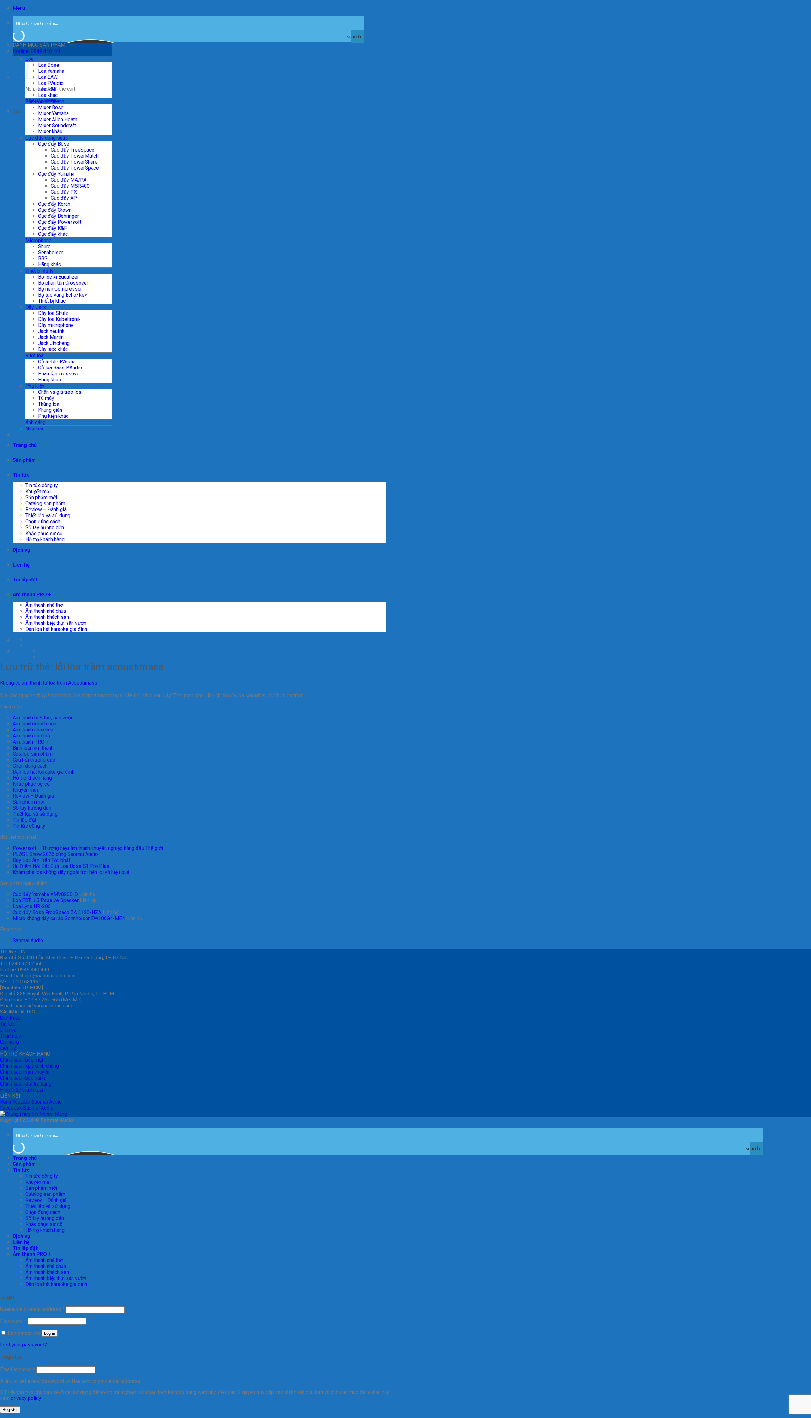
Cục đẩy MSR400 (70, 186)
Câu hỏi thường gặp (34, 760)
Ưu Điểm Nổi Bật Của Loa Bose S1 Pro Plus (61, 866)
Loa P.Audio (51, 83)
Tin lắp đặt (25, 580)
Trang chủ (25, 445)
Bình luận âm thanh (33, 748)
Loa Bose (48, 65)
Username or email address (32, 1309)
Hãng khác (49, 264)
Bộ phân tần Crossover (63, 283)
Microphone (38, 240)
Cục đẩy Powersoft (59, 222)
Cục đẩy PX (64, 192)
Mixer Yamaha (53, 113)
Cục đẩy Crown (55, 210)
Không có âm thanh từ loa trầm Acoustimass (48, 683)
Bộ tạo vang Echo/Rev (62, 295)
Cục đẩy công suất (46, 138)
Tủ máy (46, 398)
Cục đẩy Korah (54, 204)
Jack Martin (51, 337)
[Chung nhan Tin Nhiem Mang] (33, 1114)
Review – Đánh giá (46, 509)
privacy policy (26, 1398)
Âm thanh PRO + (32, 595)
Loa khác (48, 95)
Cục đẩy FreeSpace (72, 150)
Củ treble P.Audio (57, 362)
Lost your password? (23, 1345)
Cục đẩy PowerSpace (75, 168)
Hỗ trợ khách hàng (45, 539)
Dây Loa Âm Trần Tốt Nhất (41, 860)
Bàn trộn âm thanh (44, 101)
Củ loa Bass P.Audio (60, 368)
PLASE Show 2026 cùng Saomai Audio (55, 854)
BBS (43, 258)
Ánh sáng (35, 422)
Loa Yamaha (51, 71)
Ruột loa (34, 356)
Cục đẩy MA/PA (68, 180)
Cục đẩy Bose (53, 144)
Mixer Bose (51, 107)
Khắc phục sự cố (43, 533)
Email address (17, 1369)
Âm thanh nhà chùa (45, 611)
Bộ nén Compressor (60, 289)
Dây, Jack (35, 307)
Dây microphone (56, 325)
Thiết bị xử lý (39, 271)
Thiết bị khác (52, 301)
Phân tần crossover (59, 374)
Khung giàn (50, 410)
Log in (49, 1333)
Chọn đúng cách (42, 521)
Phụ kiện (34, 386)
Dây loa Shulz (53, 313)
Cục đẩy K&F (52, 228)
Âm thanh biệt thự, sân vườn (55, 623)
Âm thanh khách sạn (47, 617)
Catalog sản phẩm (45, 503)
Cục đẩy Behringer (58, 216)
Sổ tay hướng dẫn (44, 527)
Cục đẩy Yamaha (56, 174)
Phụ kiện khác (53, 416)
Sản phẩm (24, 460)
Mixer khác (50, 132)
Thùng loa (48, 404)
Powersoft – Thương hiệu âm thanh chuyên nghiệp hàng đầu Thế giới (88, 848)
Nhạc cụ (34, 429)
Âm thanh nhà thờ (44, 605)
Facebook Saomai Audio (27, 1108)
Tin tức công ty (41, 485)
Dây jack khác (53, 349)
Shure (44, 246)
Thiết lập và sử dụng (47, 515)
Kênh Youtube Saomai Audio (31, 1102)
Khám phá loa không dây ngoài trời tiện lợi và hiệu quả (71, 872)
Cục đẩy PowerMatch (75, 156)
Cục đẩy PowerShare (74, 162)
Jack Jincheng (54, 343)
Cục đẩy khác (53, 234)
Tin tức (21, 475)
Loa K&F (47, 89)
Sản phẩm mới (41, 497)
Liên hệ (21, 565)
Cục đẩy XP (64, 198)
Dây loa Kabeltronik (59, 319)
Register (10, 1409)
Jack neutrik (51, 331)
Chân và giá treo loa (59, 392)
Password (13, 1321)
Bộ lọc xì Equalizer (58, 277)
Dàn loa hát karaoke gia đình (56, 629)
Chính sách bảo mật (21, 1060)
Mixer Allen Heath (57, 119)
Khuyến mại (38, 491)
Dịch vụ (21, 550)
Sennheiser (50, 252)
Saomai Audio (28, 941)
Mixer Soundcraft (57, 125)
